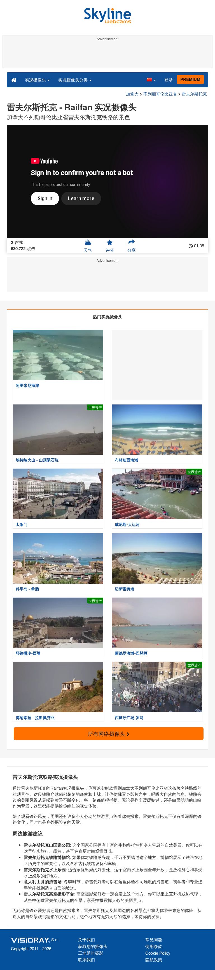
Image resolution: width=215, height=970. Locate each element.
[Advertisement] (106, 55)
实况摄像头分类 (73, 80)
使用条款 (153, 946)
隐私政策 (153, 959)
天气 (88, 250)
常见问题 (153, 939)
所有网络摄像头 (107, 733)
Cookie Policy (157, 953)
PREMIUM (190, 79)
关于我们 (86, 939)
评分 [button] (110, 250)
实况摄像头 (36, 80)
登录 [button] (168, 80)
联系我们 (86, 959)
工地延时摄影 (90, 953)
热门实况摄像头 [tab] (107, 316)
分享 (131, 250)
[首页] (14, 80)
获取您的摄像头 (93, 946)
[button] (151, 80)
